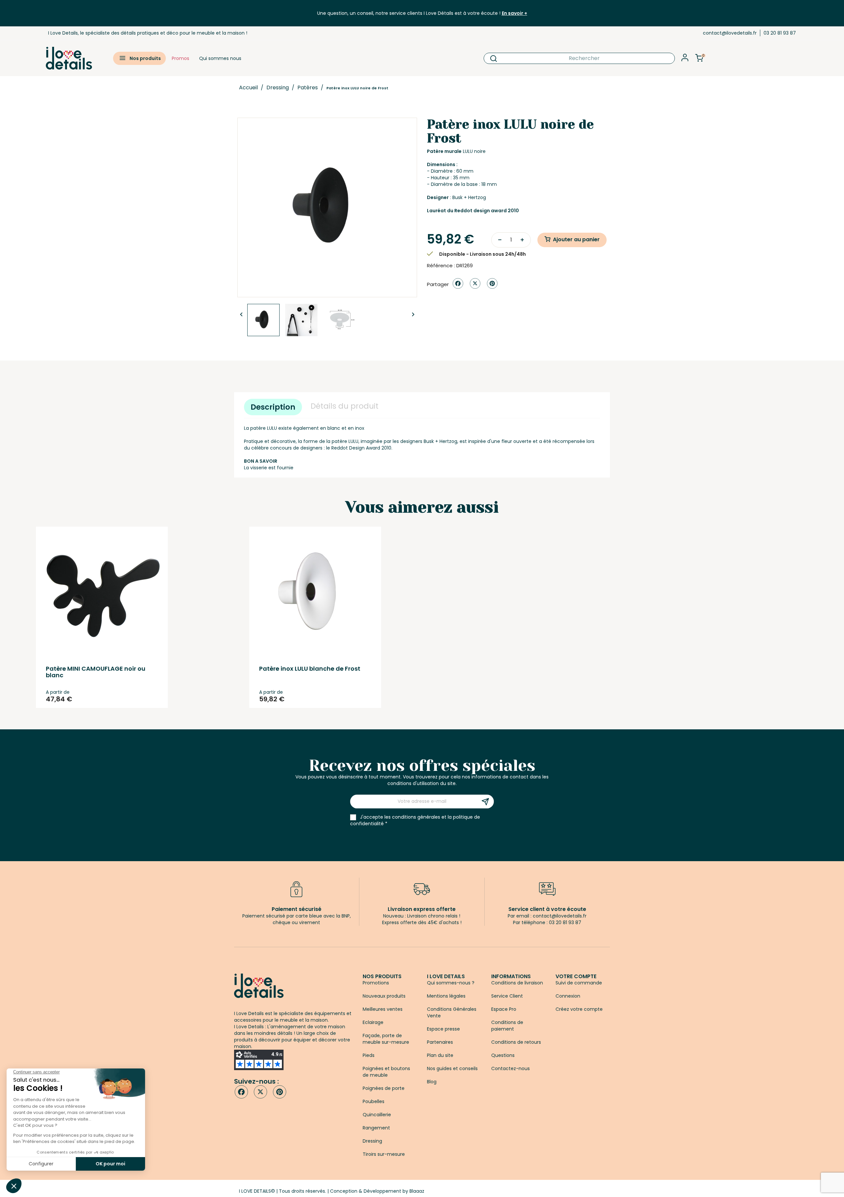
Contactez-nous (510, 1068)
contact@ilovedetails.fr (730, 33)
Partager (458, 283)
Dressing (372, 1141)
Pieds (369, 1055)
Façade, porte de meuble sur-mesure (386, 1038)
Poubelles (373, 1101)
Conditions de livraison (517, 982)
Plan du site (440, 1055)
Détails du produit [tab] (344, 406)
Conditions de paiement (507, 1025)
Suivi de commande (579, 982)
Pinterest (492, 283)
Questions (503, 1055)
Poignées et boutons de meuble (386, 1071)
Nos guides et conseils (452, 1068)
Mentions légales (446, 996)
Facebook (241, 1091)
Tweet (475, 283)
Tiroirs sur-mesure (384, 1154)
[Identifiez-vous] (684, 59)
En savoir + (514, 13)
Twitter (260, 1091)
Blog (432, 1081)
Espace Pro (503, 1009)
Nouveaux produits (384, 996)
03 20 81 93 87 (780, 33)
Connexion (568, 996)
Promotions (376, 982)
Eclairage (373, 1022)
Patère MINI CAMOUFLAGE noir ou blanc (95, 671)
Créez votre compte (579, 1009)
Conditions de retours (516, 1042)
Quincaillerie (377, 1114)
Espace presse (443, 1029)
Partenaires (440, 1042)
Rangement (376, 1127)
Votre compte (576, 976)
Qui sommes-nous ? (450, 982)
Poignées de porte (384, 1088)
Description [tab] (273, 407)
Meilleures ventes (383, 1009)
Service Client (507, 996)
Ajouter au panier (576, 239)
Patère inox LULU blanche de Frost (309, 668)
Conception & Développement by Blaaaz (377, 1191)
